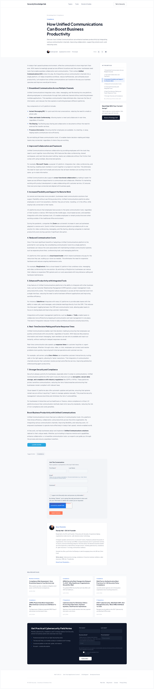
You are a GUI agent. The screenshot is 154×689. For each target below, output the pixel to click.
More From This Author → (63, 562)
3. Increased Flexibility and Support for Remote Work (113, 80)
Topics (70, 4)
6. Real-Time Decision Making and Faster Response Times (112, 92)
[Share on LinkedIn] (98, 51)
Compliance (60, 15)
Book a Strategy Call (111, 117)
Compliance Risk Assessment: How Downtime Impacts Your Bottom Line (41, 582)
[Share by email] (105, 51)
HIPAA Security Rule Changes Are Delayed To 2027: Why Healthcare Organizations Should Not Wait (77, 583)
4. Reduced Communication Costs (112, 84)
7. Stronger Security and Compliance (113, 96)
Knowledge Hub (51, 15)
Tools (77, 4)
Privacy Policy (123, 682)
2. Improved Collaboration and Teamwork (112, 75)
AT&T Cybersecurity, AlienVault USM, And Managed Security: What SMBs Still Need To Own (110, 604)
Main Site (102, 682)
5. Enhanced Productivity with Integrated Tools (111, 87)
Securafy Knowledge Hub (36, 4)
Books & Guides (86, 4)
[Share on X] (102, 51)
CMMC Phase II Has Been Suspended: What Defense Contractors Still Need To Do (42, 604)
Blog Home (109, 682)
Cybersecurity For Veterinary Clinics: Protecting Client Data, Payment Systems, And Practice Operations (75, 604)
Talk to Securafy (120, 4)
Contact (116, 682)
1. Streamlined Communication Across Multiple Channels (114, 70)
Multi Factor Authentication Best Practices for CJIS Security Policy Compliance (108, 583)
